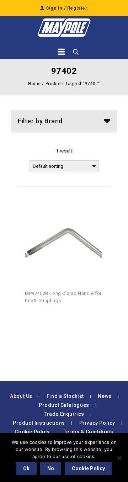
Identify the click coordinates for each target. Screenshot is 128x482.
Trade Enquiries (64, 414)
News (104, 396)
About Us (21, 396)
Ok (26, 468)
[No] (119, 457)
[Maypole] (64, 27)
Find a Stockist (65, 396)
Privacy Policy (97, 423)
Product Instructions (39, 423)
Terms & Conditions (88, 432)
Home (34, 83)
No (50, 468)
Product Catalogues (64, 405)
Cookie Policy (32, 432)
